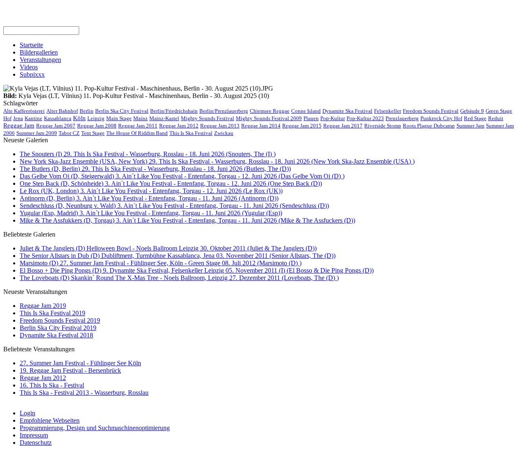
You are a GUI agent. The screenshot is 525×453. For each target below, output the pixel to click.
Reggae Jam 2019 (43, 305)
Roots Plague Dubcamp (429, 126)
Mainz (140, 118)
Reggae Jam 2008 (96, 126)
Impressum (34, 435)
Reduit (495, 118)
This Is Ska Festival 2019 (52, 313)
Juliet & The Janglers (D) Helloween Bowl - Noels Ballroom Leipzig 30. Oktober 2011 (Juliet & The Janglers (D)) (168, 248)
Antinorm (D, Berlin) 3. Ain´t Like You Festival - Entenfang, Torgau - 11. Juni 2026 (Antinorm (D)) (149, 198)
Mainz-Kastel (164, 118)
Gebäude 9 (472, 111)
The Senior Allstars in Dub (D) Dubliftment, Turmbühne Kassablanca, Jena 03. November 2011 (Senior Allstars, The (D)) (178, 255)
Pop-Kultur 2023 (365, 118)
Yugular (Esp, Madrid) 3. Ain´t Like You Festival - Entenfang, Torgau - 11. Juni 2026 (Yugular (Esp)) (151, 212)
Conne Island (306, 111)
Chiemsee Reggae (270, 111)
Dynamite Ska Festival (347, 111)
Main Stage (119, 118)
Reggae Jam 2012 (179, 126)
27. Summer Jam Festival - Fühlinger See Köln (80, 363)
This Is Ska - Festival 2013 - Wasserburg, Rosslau (84, 392)
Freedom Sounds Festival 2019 (60, 320)
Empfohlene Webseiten (50, 420)
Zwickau (223, 133)
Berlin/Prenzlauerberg (223, 111)
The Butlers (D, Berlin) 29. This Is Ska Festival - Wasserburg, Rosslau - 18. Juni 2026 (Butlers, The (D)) (155, 168)
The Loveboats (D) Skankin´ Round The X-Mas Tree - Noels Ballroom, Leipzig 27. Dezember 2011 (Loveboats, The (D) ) (179, 277)
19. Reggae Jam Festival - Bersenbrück (70, 370)
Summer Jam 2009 (36, 133)
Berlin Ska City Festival (121, 111)
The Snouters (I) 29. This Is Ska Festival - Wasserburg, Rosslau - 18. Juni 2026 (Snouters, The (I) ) (148, 153)
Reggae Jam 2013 (220, 126)
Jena (18, 118)
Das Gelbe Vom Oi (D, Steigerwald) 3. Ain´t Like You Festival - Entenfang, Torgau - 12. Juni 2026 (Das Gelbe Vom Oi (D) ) (182, 176)
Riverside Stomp (382, 126)
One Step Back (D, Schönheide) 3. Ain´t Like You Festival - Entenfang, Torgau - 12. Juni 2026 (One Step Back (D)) (171, 183)
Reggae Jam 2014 (261, 126)
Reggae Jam (18, 125)
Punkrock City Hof (441, 118)
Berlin (87, 111)
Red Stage (475, 118)
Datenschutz (36, 442)
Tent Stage (93, 133)
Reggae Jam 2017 (343, 126)
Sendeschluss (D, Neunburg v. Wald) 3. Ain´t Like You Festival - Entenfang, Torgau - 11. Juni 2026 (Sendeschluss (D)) (174, 205)
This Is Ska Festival (190, 133)
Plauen (311, 118)
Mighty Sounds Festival (207, 118)
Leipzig (96, 118)
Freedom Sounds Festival (431, 111)
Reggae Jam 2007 (55, 126)
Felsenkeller (387, 111)
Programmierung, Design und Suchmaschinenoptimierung (95, 427)
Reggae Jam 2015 (302, 126)
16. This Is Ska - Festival (52, 385)
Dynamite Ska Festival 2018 (56, 335)
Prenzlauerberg (402, 118)
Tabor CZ (69, 133)
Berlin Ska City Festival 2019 (58, 327)
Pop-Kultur (332, 118)
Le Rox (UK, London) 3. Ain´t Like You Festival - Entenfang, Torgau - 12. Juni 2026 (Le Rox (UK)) (151, 190)
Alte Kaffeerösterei (24, 111)
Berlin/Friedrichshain (174, 111)
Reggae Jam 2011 (138, 126)
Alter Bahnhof (62, 111)
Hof (7, 118)
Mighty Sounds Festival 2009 (269, 118)
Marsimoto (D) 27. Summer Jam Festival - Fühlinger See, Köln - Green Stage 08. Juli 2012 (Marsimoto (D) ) (160, 263)
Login (27, 413)
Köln (79, 118)
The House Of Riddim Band (137, 133)
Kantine (33, 118)
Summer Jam (470, 126)
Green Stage (499, 111)
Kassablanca (57, 118)
